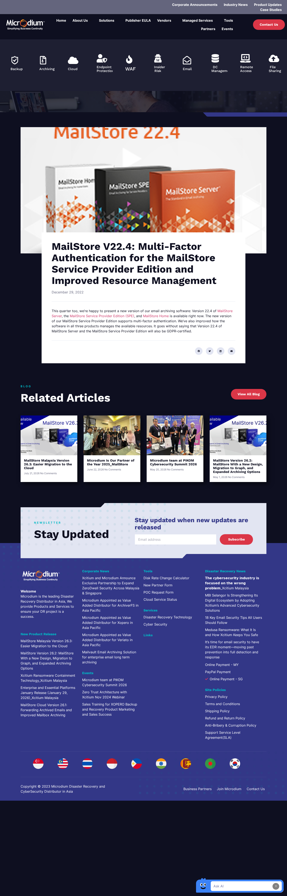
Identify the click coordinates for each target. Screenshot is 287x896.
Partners (208, 29)
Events (227, 29)
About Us (80, 20)
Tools (228, 20)
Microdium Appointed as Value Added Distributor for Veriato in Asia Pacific (107, 640)
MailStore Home (156, 316)
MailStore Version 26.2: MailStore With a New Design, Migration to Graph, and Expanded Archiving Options (238, 466)
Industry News (236, 5)
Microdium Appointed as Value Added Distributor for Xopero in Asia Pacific (107, 622)
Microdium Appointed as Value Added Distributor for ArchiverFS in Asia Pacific (110, 605)
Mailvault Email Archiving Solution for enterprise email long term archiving (109, 657)
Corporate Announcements (194, 5)
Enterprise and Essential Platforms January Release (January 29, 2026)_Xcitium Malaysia (48, 693)
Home (61, 20)
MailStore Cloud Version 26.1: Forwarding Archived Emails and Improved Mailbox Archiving (46, 710)
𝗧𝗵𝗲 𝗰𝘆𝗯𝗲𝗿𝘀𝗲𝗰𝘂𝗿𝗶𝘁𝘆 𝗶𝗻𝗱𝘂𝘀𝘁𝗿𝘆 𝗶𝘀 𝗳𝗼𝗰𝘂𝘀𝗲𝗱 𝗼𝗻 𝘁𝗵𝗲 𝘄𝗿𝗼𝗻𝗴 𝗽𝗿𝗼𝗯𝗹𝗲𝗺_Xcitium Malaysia (232, 583)
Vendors (164, 20)
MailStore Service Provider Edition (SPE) (102, 316)
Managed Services (197, 20)
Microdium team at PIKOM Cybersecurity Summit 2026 (173, 462)
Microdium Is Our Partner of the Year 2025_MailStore (110, 462)
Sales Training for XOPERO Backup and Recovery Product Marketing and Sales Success (109, 709)
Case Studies (271, 10)
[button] (199, 351)
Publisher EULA (138, 20)
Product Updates (268, 5)
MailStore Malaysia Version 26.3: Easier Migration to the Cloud (48, 464)
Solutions (106, 20)
